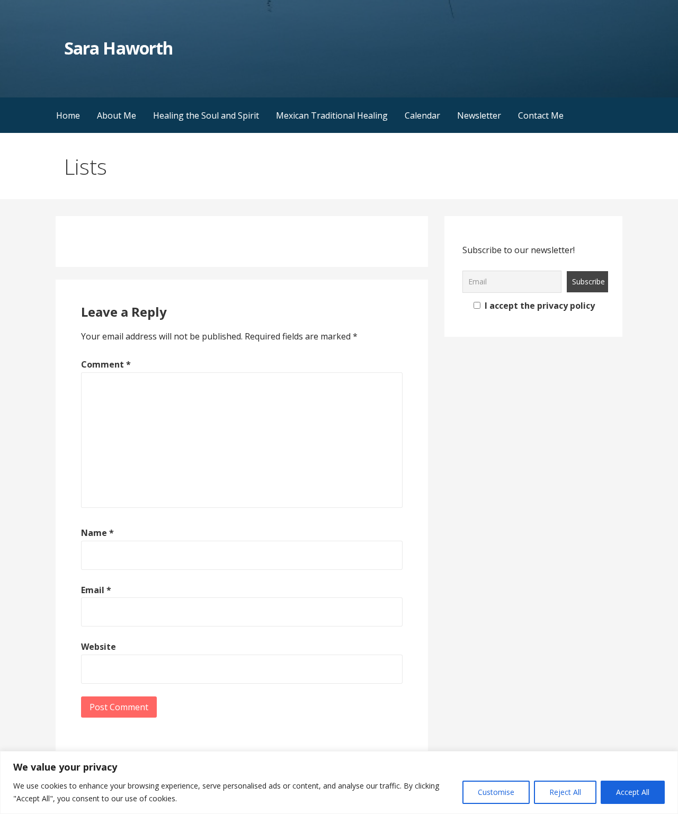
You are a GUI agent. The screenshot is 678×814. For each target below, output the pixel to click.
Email (96, 590)
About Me (116, 115)
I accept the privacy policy (539, 305)
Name (97, 533)
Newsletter (479, 115)
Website (98, 646)
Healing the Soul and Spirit (206, 115)
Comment (106, 364)
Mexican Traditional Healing (332, 115)
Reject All (565, 792)
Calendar (422, 115)
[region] (339, 782)
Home (68, 115)
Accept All (632, 792)
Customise (496, 792)
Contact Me (541, 115)
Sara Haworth (118, 48)
